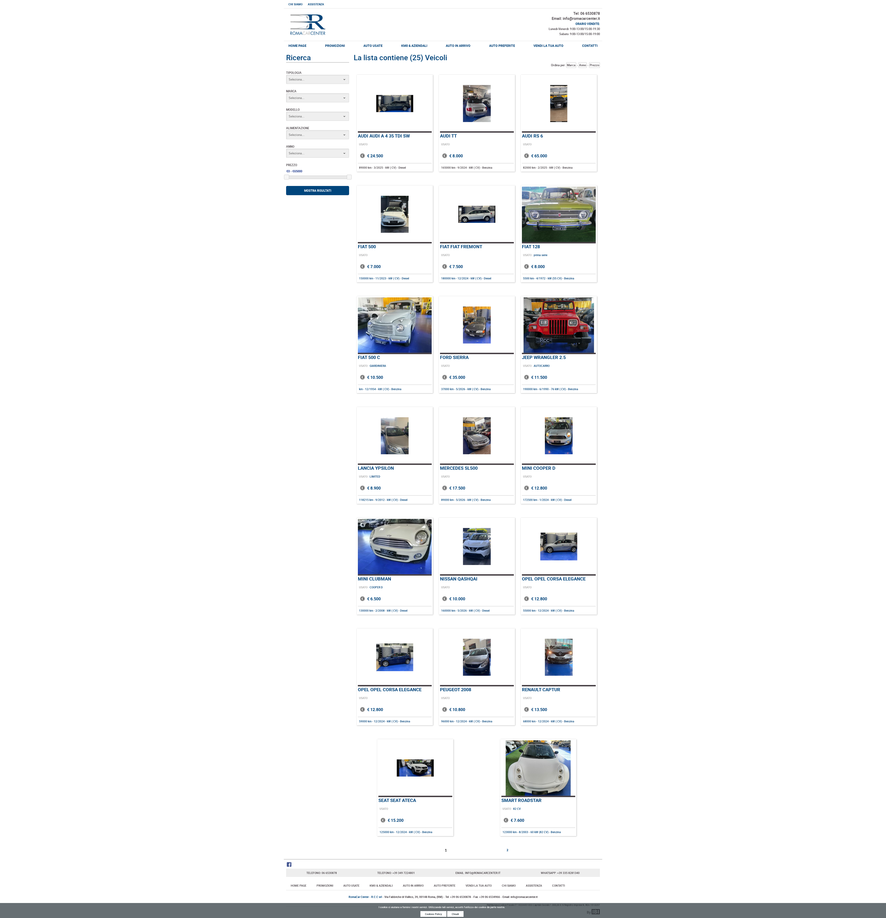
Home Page (297, 45)
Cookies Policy (433, 914)
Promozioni (335, 45)
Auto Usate (373, 45)
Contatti (590, 45)
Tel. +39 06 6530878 (458, 897)
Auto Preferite (502, 45)
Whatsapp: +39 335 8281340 (560, 873)
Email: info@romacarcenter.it (576, 18)
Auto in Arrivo (458, 45)
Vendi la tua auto (548, 45)
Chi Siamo (295, 4)
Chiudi (455, 914)
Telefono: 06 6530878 (321, 873)
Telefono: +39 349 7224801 (396, 873)
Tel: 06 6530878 (586, 13)
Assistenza (316, 4)
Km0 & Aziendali (414, 45)
